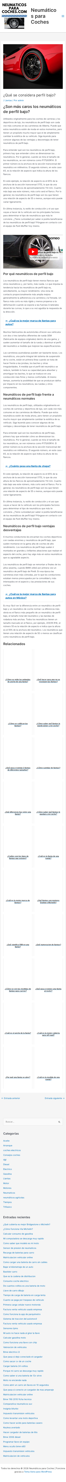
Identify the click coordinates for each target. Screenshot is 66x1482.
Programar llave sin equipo (16, 1442)
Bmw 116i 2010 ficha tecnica (17, 1399)
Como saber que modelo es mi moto (21, 1243)
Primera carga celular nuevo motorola (22, 1304)
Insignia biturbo (10, 1408)
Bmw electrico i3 (11, 1352)
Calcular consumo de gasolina (18, 1234)
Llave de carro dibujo (13, 1290)
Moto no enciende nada (15, 1380)
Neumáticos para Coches (43, 16)
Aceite (6, 1141)
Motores (7, 1188)
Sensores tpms (10, 1328)
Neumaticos (9, 1193)
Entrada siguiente (55, 1098)
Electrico (7, 1169)
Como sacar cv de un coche (17, 1361)
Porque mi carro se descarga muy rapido (23, 1371)
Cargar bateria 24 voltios (15, 1366)
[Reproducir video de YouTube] (33, 251)
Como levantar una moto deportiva (20, 1418)
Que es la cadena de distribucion (19, 1276)
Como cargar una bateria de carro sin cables (25, 1262)
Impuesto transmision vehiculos (18, 1413)
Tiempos (7, 1202)
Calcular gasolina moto (14, 1337)
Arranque (7, 1145)
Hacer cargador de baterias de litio (20, 1432)
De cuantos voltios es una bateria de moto (24, 1286)
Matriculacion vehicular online (18, 1257)
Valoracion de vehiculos (15, 1347)
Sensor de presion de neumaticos (19, 1248)
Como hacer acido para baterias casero (22, 1423)
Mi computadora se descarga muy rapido (23, 1238)
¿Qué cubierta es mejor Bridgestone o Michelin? (26, 1224)
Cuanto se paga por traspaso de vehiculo (23, 1300)
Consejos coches (11, 1155)
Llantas (8, 100)
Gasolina (7, 1174)
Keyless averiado (11, 1427)
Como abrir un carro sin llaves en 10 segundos (26, 1385)
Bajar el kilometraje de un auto (18, 1267)
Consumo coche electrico (16, 1281)
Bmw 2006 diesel (11, 1437)
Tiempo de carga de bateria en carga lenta (24, 1295)
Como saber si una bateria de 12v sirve (22, 1375)
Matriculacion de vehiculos (16, 1456)
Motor (6, 1183)
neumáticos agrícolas (13, 1197)
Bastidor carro (10, 1271)
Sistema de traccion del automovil (20, 1319)
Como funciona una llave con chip (20, 1342)
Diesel (6, 1164)
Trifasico (7, 1207)
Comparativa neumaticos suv (17, 1404)
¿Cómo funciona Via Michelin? (18, 1229)
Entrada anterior (10, 1098)
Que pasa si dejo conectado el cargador (23, 1357)
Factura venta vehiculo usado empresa (22, 1309)
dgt (4, 1159)
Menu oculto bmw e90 (14, 1446)
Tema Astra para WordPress (38, 1471)
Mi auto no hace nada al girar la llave (21, 1333)
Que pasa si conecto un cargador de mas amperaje (28, 1390)
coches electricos (12, 1150)
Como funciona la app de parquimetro (22, 1314)
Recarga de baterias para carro (18, 1252)
